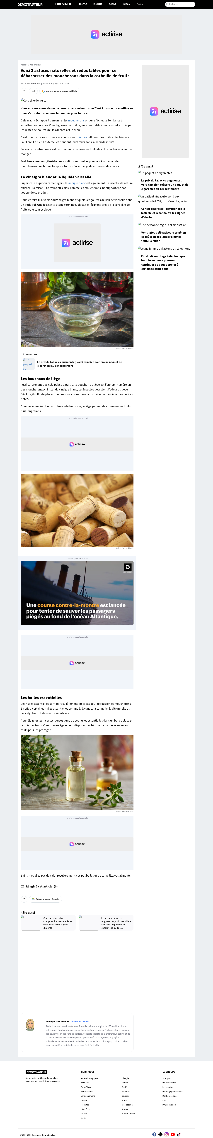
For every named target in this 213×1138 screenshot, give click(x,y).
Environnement (88, 1095)
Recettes (85, 1104)
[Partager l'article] (24, 91)
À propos (166, 1078)
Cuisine (112, 4)
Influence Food (169, 1104)
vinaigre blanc (77, 183)
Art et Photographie (90, 1078)
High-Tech (85, 1109)
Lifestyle (82, 4)
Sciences (126, 1091)
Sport (124, 1100)
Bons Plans (86, 1087)
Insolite (97, 4)
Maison (126, 4)
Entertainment (63, 4)
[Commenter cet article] (33, 91)
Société (125, 1095)
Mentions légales (169, 1095)
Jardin (84, 1118)
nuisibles (81, 137)
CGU (164, 1100)
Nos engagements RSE (172, 1091)
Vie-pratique (35, 64)
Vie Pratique (127, 1104)
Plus (139, 4)
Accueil (24, 64)
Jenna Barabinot (32, 83)
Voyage (125, 1109)
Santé (124, 1087)
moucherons (76, 120)
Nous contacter (169, 1082)
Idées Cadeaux (128, 1113)
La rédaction (168, 1087)
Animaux (85, 1082)
